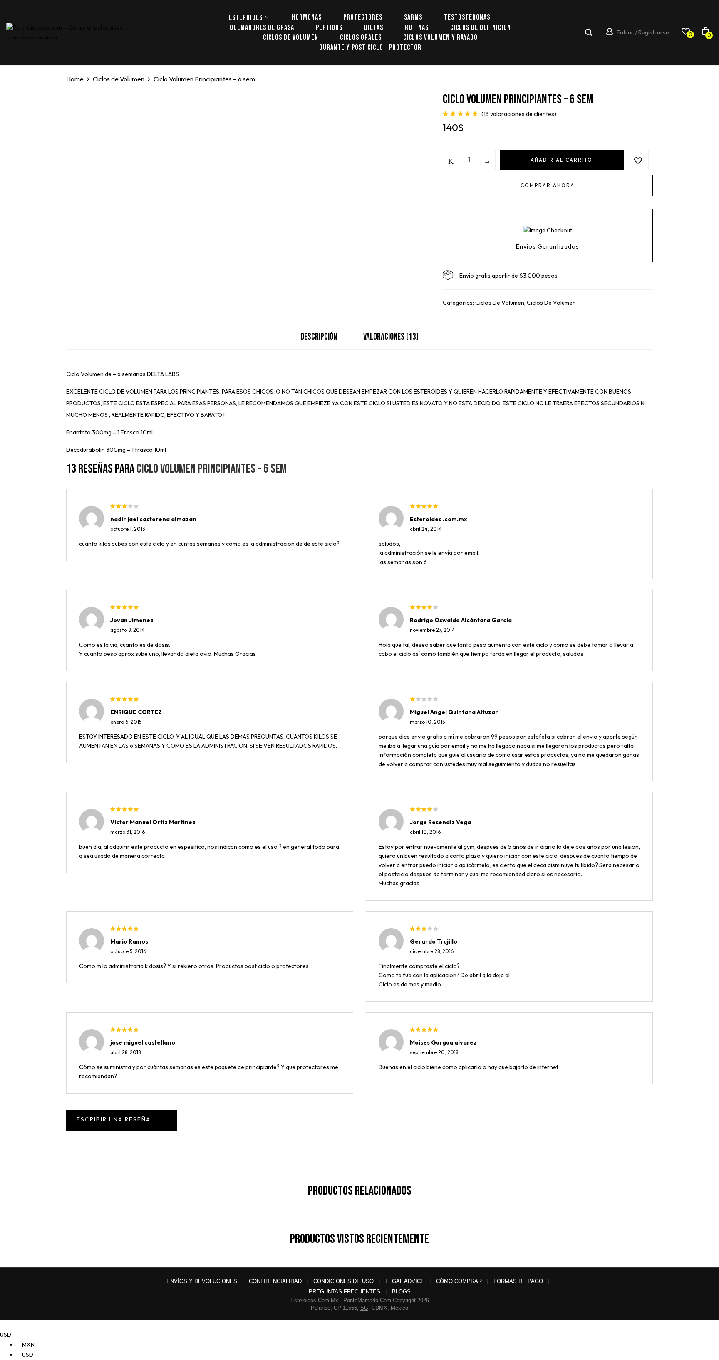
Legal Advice (404, 1281)
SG (364, 1308)
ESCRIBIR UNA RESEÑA (121, 1120)
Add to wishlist (638, 160)
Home (75, 79)
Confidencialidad (275, 1281)
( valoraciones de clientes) (518, 114)
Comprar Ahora (548, 185)
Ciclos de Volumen (118, 79)
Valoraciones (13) (391, 336)
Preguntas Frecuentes (344, 1292)
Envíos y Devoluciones (201, 1281)
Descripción (318, 336)
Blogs (401, 1292)
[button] (706, 33)
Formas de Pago (518, 1281)
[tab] (318, 339)
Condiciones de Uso (343, 1281)
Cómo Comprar (459, 1281)
